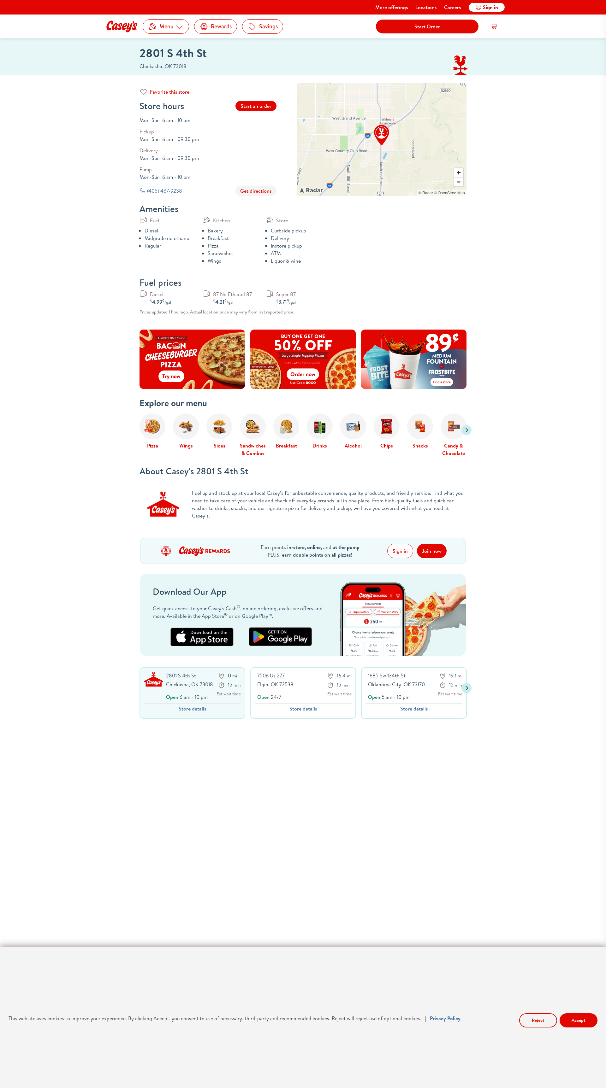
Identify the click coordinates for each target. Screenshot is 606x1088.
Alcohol (353, 445)
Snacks (420, 445)
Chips (386, 445)
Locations (426, 7)
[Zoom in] (458, 172)
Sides (219, 445)
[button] (381, 135)
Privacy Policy (445, 1018)
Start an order (256, 105)
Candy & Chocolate (453, 449)
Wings (186, 445)
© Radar (426, 192)
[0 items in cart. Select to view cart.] (494, 26)
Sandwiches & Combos (253, 449)
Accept (578, 1020)
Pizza (152, 445)
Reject (538, 1020)
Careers (452, 7)
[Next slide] (466, 430)
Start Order (427, 26)
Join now (432, 550)
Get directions (255, 190)
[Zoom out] (458, 181)
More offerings (391, 7)
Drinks (319, 445)
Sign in (490, 7)
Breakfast (286, 445)
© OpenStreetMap (449, 192)
